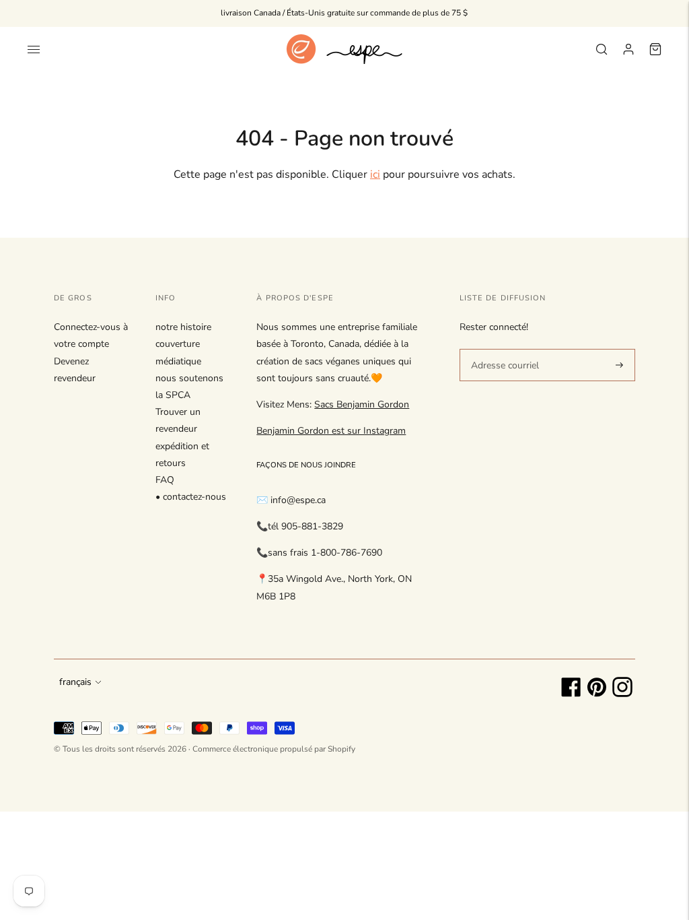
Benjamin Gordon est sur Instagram (331, 430)
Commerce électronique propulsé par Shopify (273, 749)
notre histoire (183, 327)
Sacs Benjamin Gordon (361, 404)
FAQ (164, 479)
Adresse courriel (502, 348)
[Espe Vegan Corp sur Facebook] (571, 694)
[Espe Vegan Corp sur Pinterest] (597, 694)
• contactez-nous (190, 496)
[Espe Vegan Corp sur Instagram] (622, 694)
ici (375, 174)
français (75, 682)
